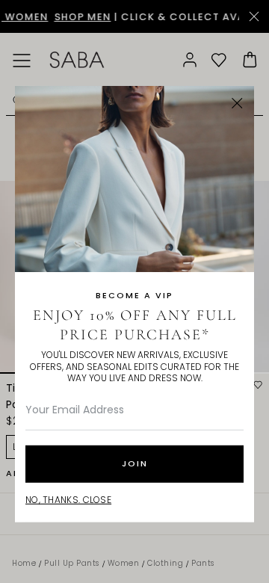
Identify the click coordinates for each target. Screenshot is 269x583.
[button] (237, 103)
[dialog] (134, 291)
